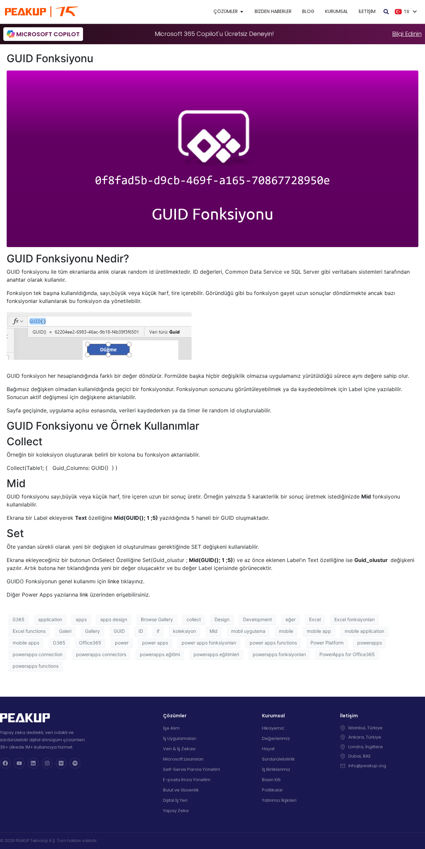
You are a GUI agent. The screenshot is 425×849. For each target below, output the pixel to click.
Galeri (65, 631)
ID (140, 631)
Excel (315, 619)
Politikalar (272, 790)
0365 (19, 619)
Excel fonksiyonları (354, 619)
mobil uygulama (248, 631)
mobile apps (26, 642)
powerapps (369, 642)
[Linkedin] (33, 763)
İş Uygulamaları (179, 738)
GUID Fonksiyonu (50, 58)
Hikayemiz (273, 728)
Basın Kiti (271, 780)
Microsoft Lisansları (183, 759)
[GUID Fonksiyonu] (212, 158)
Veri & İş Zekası (179, 749)
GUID (119, 631)
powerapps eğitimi (160, 654)
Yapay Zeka (176, 810)
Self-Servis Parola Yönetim (191, 769)
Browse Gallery (157, 619)
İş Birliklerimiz (276, 769)
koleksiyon (184, 631)
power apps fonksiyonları (209, 642)
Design (221, 619)
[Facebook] (5, 763)
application (50, 619)
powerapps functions (35, 666)
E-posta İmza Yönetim (187, 780)
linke (113, 581)
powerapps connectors (101, 654)
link (84, 594)
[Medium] (61, 763)
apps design (113, 619)
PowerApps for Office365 (347, 654)
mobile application (364, 631)
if (158, 631)
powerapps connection (37, 654)
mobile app (319, 631)
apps (81, 619)
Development (257, 619)
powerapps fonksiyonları (279, 654)
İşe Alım (171, 728)
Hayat (268, 749)
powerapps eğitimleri (216, 654)
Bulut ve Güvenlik (181, 790)
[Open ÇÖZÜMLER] (241, 11)
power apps (155, 642)
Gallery (92, 631)
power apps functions (273, 642)
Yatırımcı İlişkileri (279, 800)
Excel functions (29, 631)
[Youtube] (19, 763)
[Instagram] (47, 763)
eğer (291, 619)
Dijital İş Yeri (175, 800)
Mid (213, 631)
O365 (59, 642)
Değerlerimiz (276, 738)
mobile (286, 631)
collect (194, 619)
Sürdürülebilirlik (278, 759)
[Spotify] (75, 763)
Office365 (90, 642)
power (121, 642)
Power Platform (327, 642)
